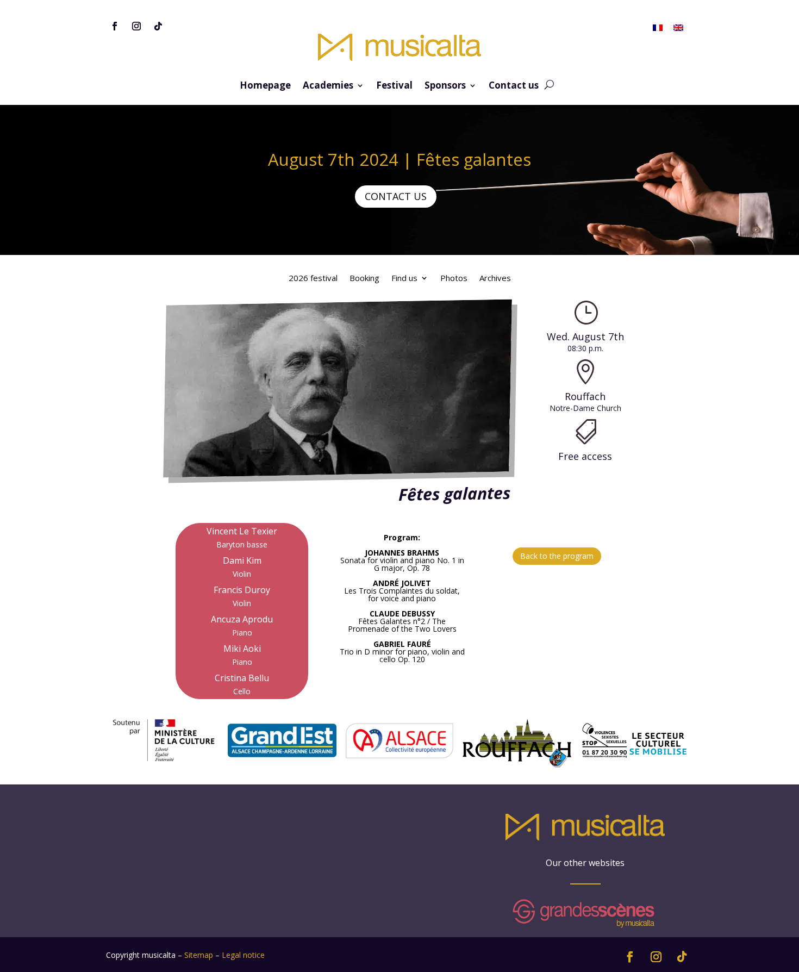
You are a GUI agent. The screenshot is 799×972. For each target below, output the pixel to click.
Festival (394, 86)
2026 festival (313, 278)
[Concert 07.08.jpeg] (336, 472)
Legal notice (243, 955)
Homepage (265, 86)
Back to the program (557, 556)
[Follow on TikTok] (158, 26)
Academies (328, 86)
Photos (453, 278)
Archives (495, 278)
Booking (364, 278)
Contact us (514, 86)
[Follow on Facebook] (114, 26)
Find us (404, 278)
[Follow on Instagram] (136, 26)
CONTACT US (396, 196)
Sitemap (198, 955)
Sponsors (445, 86)
